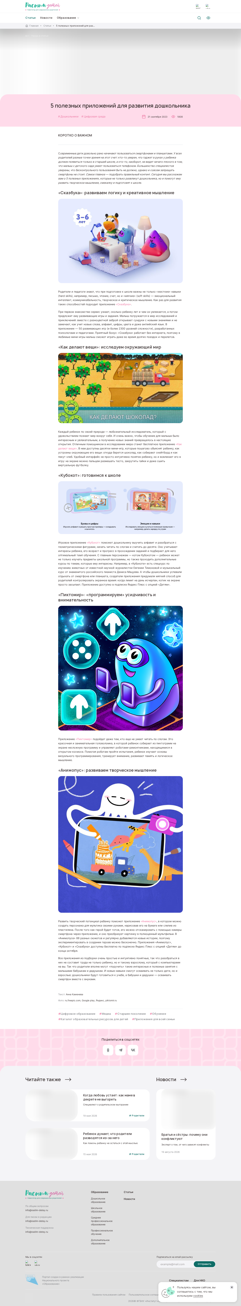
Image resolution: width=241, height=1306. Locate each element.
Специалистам (179, 1280)
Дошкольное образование (98, 1200)
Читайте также (43, 1079)
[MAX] (198, 6)
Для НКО (199, 1280)
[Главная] (42, 6)
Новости (46, 18)
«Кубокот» (93, 542)
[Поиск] (199, 18)
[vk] (133, 1050)
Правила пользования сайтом (108, 1294)
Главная (34, 25)
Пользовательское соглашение (146, 1294)
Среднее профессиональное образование (101, 1221)
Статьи (47, 25)
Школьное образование (98, 1209)
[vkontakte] (208, 6)
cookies (198, 1295)
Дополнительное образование (100, 1241)
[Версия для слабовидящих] (208, 18)
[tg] (120, 1050)
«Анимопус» (149, 921)
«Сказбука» (123, 304)
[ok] (108, 1050)
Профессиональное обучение (102, 1232)
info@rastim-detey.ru (36, 1210)
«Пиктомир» (84, 739)
